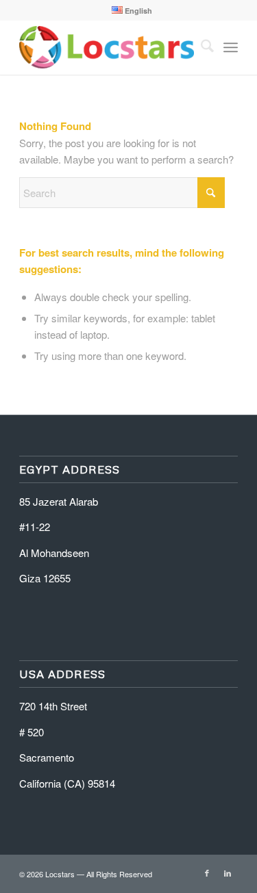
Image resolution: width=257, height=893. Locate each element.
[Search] (200, 47)
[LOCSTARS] (106, 47)
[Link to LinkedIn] (227, 872)
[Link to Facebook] (207, 872)
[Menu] (230, 47)
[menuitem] (132, 10)
